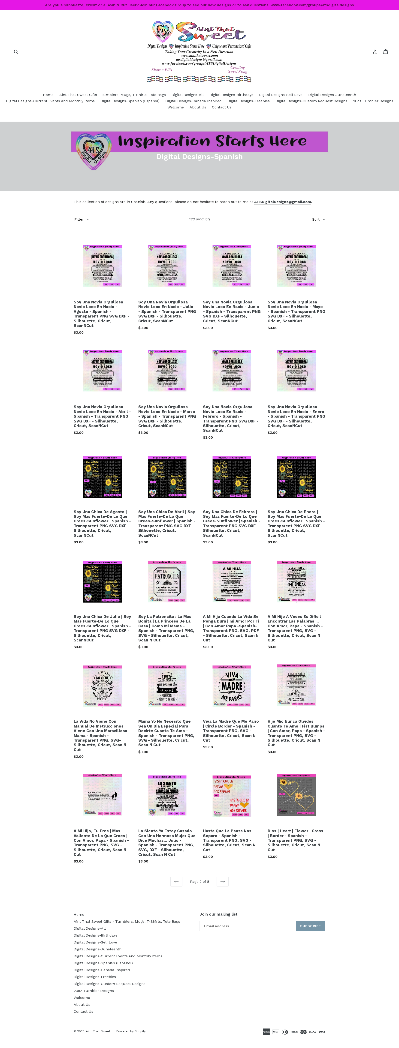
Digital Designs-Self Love (280, 95)
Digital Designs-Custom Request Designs (311, 101)
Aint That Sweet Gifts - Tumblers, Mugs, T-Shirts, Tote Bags (112, 95)
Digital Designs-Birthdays (231, 95)
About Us (198, 107)
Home (48, 95)
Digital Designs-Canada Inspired (193, 101)
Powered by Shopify (131, 1031)
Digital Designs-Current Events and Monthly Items (50, 101)
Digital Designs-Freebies (248, 101)
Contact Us (222, 107)
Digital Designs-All (188, 95)
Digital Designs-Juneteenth (332, 95)
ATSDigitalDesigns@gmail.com (282, 202)
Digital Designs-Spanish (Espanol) (130, 101)
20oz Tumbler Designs (373, 101)
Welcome (175, 107)
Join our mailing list (219, 914)
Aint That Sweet (98, 1031)
